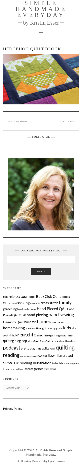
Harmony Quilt (13, 322)
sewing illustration (36, 363)
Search (41, 271)
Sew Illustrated (60, 355)
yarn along (50, 369)
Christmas (9, 303)
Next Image (67, 121)
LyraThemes (56, 461)
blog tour (20, 296)
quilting (65, 347)
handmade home (26, 309)
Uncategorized (33, 369)
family (65, 302)
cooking (23, 302)
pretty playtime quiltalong (38, 348)
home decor (56, 322)
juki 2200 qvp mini (52, 328)
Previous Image (17, 121)
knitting (21, 335)
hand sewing (61, 314)
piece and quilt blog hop (63, 341)
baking (7, 296)
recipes (24, 355)
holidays (30, 322)
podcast (11, 348)
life (32, 334)
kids (67, 327)
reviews (32, 356)
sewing (11, 362)
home (43, 321)
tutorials (57, 363)
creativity (35, 303)
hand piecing (37, 314)
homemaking (14, 328)
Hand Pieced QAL (51, 308)
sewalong (41, 355)
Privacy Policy (12, 408)
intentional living (34, 328)
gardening (10, 309)
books (66, 296)
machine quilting (48, 335)
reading (11, 355)
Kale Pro (38, 461)
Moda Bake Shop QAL (38, 341)
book (31, 296)
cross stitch (49, 303)
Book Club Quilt (48, 296)
